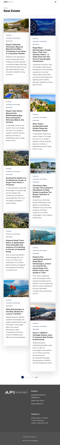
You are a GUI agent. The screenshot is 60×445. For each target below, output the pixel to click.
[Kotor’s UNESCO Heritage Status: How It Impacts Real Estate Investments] (42, 337)
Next (36, 377)
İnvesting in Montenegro (13, 38)
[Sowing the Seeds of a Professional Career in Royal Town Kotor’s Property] (16, 181)
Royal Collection (37, 404)
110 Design (35, 440)
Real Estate (9, 41)
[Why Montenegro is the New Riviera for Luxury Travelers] (16, 313)
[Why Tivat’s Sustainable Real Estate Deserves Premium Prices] (42, 126)
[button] (55, 2)
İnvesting (8, 35)
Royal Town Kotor (37, 400)
